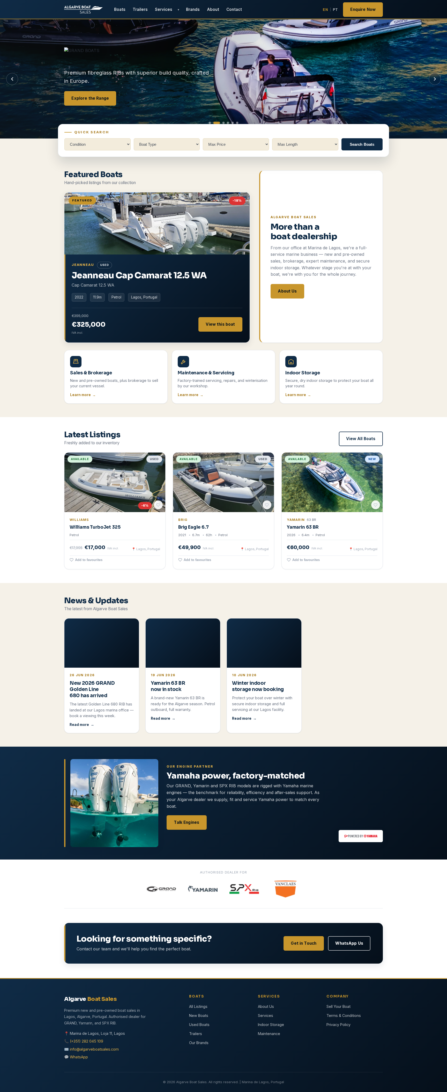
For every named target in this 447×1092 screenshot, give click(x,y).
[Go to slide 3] (223, 123)
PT (335, 10)
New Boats (198, 1015)
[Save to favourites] (158, 505)
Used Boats (199, 1024)
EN (325, 10)
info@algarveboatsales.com (94, 1049)
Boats (119, 9)
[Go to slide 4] (228, 123)
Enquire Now (363, 9)
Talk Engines (186, 822)
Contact (234, 9)
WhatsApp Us (349, 943)
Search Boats (362, 144)
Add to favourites (88, 560)
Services (163, 9)
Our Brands (198, 1042)
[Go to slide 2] (216, 123)
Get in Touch (303, 943)
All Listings (198, 1006)
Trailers (140, 9)
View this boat (220, 324)
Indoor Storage (271, 1024)
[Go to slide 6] (237, 123)
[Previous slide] (12, 79)
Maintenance (269, 1033)
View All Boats (360, 438)
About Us (287, 290)
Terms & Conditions (343, 1015)
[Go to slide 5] (233, 123)
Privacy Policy (338, 1024)
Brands (193, 9)
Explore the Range (90, 98)
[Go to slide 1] (210, 123)
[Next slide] (435, 79)
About (213, 9)
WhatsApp (79, 1057)
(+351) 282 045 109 (86, 1041)
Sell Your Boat (338, 1006)
